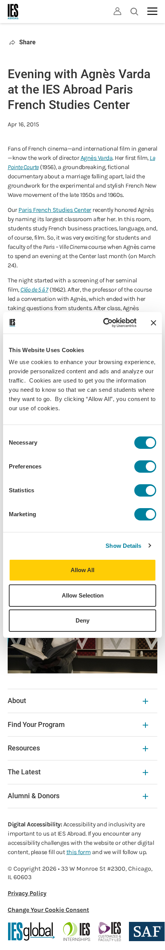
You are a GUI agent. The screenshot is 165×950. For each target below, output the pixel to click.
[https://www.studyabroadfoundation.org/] (147, 931)
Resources (24, 748)
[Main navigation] (152, 11)
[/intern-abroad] (77, 931)
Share (27, 42)
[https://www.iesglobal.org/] (31, 931)
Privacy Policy (27, 893)
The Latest (24, 772)
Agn (86, 157)
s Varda (103, 157)
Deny (82, 620)
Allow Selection (83, 595)
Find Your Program (36, 724)
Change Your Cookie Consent (48, 909)
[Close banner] (153, 323)
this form (78, 852)
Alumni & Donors (33, 796)
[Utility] (117, 11)
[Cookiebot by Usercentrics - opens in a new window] (104, 323)
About (17, 701)
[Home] (13, 11)
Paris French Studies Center (54, 209)
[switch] (145, 466)
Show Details (123, 545)
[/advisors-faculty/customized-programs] (110, 931)
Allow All (82, 570)
